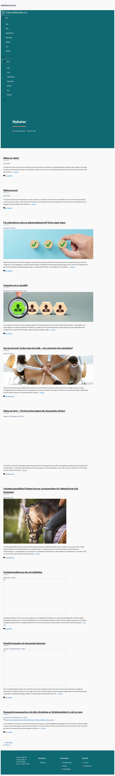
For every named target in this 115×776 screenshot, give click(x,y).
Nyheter (8, 51)
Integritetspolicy (67, 762)
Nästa (8, 745)
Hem (7, 24)
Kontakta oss (88, 765)
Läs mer (16, 172)
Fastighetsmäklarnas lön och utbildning (22, 572)
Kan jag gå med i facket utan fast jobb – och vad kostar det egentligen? (38, 348)
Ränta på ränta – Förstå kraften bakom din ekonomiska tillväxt (34, 411)
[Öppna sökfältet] (3, 57)
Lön (7, 46)
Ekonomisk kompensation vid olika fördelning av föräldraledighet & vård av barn (42, 712)
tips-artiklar (8, 175)
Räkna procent (10, 190)
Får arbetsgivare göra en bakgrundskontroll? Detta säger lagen (34, 222)
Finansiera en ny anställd (15, 285)
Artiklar (8, 42)
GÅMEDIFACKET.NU (8, 5)
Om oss (86, 762)
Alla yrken (43, 762)
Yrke (7, 28)
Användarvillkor (66, 769)
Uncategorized (9, 396)
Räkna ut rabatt (11, 158)
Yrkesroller (9, 37)
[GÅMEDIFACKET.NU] (14, 14)
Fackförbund (9, 33)
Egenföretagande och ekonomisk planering (24, 643)
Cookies (64, 765)
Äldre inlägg (9, 742)
